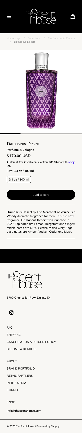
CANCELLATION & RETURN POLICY (31, 342)
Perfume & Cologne (20, 150)
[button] (9, 16)
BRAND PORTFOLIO (21, 368)
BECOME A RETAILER (22, 349)
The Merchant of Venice (61, 38)
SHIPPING (14, 335)
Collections (34, 38)
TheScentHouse (25, 426)
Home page (13, 38)
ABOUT (12, 361)
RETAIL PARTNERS (20, 376)
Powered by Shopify (48, 426)
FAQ (10, 327)
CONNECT (14, 390)
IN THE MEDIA (16, 383)
